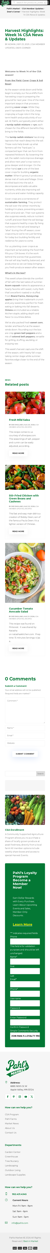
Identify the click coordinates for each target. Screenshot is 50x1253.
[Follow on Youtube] (25, 1096)
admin (11, 44)
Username (15, 998)
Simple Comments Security (24, 1030)
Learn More (22, 924)
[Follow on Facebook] (7, 1096)
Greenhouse (11, 1156)
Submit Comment (25, 754)
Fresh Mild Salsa (19, 419)
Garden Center (13, 1152)
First (12, 966)
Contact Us (10, 1132)
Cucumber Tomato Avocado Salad (21, 610)
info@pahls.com (20, 1223)
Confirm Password (19, 1027)
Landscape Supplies (15, 1175)
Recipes (28, 427)
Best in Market (30, 1241)
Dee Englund (17, 425)
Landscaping (11, 1165)
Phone (13, 937)
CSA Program (12, 1114)
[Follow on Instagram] (19, 1096)
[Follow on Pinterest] (13, 1096)
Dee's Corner (23, 48)
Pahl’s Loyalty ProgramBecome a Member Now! (25, 880)
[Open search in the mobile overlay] (28, 2)
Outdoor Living (13, 1170)
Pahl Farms (11, 1119)
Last (12, 976)
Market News (12, 1123)
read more (18, 453)
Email (13, 979)
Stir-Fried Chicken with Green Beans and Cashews (24, 498)
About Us (10, 1128)
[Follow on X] (31, 1096)
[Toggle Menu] (47, 2)
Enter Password (18, 1017)
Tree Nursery (12, 1161)
